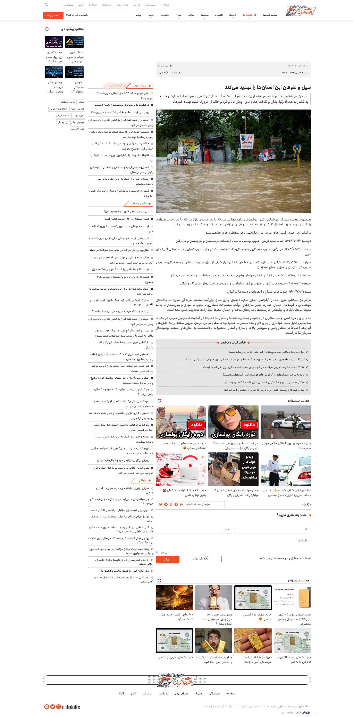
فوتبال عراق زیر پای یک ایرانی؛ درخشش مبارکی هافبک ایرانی (122, 518)
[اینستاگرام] (58, 706)
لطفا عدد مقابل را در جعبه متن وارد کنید (285, 558)
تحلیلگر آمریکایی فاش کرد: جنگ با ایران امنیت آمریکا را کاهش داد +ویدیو (121, 302)
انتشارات (92, 5)
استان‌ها (165, 15)
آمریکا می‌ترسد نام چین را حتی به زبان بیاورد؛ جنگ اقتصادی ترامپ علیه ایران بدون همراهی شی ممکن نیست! (245, 359)
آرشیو (81, 5)
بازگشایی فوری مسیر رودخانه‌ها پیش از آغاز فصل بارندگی (124, 345)
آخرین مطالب (139, 204)
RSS (121, 693)
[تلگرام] (46, 706)
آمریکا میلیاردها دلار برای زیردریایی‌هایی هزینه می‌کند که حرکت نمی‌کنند (121, 291)
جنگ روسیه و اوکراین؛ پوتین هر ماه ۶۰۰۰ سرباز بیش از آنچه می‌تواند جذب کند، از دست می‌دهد (122, 260)
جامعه (249, 15)
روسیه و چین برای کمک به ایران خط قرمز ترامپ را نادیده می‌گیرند (124, 439)
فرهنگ (232, 15)
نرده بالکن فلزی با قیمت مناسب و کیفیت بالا (125, 571)
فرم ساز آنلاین (77, 109)
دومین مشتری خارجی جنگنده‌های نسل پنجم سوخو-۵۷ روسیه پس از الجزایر (121, 415)
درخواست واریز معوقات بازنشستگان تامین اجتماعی (121, 105)
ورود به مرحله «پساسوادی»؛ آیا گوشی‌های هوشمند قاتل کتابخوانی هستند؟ (263, 374)
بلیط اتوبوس (77, 129)
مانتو (81, 102)
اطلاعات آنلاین (300, 10)
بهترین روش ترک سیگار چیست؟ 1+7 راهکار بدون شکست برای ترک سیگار (120, 540)
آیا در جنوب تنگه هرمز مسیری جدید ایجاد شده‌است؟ (120, 311)
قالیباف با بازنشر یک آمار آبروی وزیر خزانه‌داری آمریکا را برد (122, 158)
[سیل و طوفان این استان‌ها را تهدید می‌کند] (233, 161)
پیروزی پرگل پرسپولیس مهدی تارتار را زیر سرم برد (122, 460)
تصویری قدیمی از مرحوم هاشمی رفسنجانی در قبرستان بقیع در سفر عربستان (121, 170)
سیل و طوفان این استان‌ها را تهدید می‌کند (268, 87)
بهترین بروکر (78, 122)
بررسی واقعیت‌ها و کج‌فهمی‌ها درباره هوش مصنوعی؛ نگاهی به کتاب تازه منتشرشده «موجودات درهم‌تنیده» (123, 333)
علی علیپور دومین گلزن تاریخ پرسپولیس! (126, 211)
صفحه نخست (270, 15)
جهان (179, 15)
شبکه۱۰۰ (165, 5)
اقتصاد (219, 15)
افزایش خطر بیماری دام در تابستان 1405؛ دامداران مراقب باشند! (124, 562)
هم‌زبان (137, 5)
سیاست (205, 15)
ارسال (167, 559)
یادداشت (106, 5)
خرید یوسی (78, 116)
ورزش (191, 15)
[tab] (141, 86)
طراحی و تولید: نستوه (291, 713)
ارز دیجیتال (63, 122)
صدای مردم (122, 5)
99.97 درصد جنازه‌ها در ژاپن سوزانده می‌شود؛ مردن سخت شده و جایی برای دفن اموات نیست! (253, 367)
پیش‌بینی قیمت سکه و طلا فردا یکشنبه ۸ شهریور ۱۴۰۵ (120, 112)
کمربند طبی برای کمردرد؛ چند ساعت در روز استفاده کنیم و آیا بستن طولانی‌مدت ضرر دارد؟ (120, 529)
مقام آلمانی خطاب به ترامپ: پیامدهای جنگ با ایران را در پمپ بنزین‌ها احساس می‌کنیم (122, 470)
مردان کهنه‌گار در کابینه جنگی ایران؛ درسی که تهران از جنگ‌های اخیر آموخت (264, 390)
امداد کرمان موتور (58, 109)
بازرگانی (142, 480)
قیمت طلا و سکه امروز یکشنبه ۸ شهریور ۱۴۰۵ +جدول (120, 269)
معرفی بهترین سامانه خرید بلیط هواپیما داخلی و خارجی (124, 490)
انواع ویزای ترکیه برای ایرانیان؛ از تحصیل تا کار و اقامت (120, 510)
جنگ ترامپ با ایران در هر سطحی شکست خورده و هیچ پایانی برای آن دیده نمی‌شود (122, 380)
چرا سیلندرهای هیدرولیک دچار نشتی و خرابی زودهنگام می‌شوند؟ (121, 501)
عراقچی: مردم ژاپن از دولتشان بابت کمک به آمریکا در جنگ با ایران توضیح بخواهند (122, 146)
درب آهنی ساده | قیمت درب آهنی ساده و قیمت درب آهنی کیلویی (123, 579)
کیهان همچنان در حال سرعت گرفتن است (127, 219)
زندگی (151, 15)
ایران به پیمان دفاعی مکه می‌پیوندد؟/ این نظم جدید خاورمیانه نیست (266, 352)
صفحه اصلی (303, 66)
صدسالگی (150, 5)
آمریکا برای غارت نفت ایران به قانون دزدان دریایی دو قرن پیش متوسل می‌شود (120, 321)
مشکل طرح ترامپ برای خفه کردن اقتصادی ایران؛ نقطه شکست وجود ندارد (264, 382)
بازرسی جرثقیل (68, 102)
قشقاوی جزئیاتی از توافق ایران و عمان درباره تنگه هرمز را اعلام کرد (120, 193)
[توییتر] (52, 706)
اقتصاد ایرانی (62, 116)
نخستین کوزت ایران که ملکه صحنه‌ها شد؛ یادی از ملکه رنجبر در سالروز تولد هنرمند (121, 134)
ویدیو (138, 15)
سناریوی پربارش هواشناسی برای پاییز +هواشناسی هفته (119, 250)
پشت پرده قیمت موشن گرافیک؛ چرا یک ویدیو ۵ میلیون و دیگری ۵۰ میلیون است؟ (121, 551)
